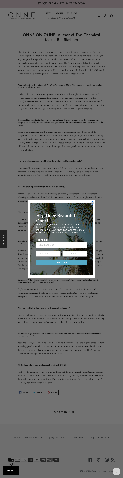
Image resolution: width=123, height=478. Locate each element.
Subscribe (61, 262)
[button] (3, 239)
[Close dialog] (92, 202)
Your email (42, 240)
